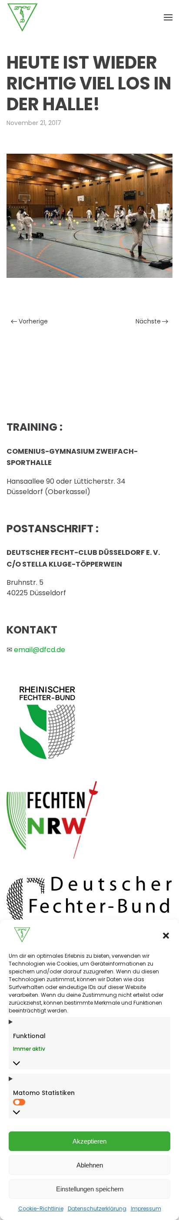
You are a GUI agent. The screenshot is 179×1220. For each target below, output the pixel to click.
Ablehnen (89, 1165)
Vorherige (33, 321)
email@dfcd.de (39, 650)
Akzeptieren (89, 1141)
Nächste (148, 321)
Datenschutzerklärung (97, 1208)
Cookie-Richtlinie (40, 1208)
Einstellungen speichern (89, 1189)
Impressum (146, 1208)
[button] (166, 934)
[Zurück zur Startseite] (23, 17)
